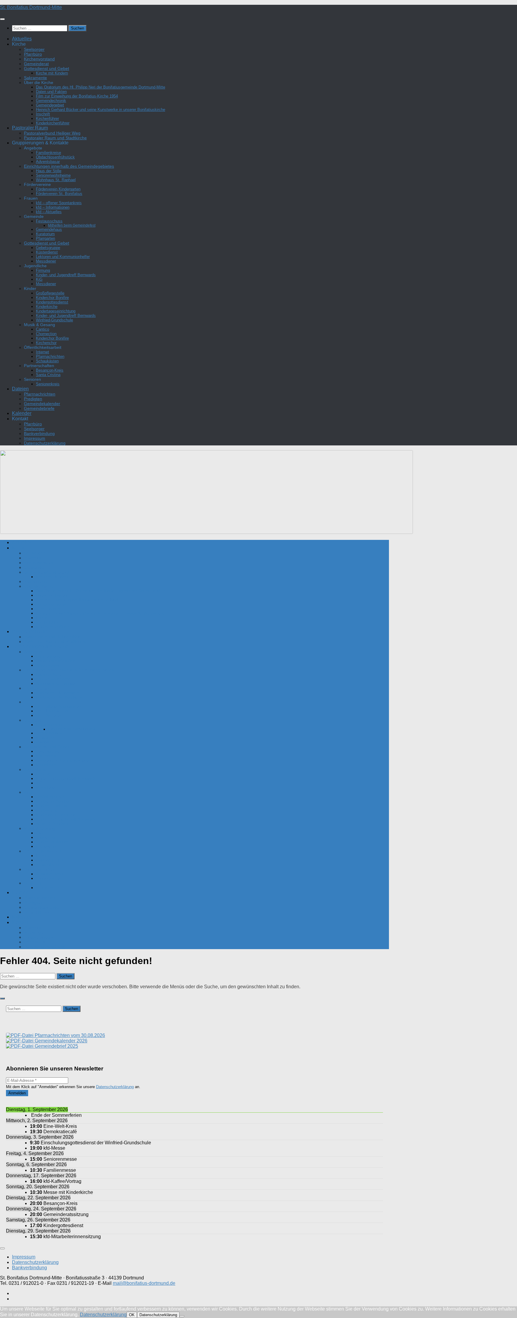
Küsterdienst (47, 252)
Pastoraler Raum (30, 127)
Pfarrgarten (45, 238)
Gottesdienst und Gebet (46, 68)
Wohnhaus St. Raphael (56, 180)
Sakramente (35, 77)
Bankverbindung (39, 433)
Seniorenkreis (48, 384)
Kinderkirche (46, 306)
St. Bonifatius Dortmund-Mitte (31, 7)
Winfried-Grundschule (54, 320)
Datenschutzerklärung (45, 443)
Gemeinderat (36, 63)
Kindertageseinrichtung (55, 311)
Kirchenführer (47, 118)
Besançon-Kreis (49, 370)
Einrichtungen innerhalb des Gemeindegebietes (69, 166)
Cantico (42, 329)
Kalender (21, 413)
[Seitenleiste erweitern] (2, 998)
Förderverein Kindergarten (58, 189)
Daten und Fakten (51, 91)
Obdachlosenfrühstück (55, 157)
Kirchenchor (46, 342)
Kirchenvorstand (39, 58)
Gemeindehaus (49, 229)
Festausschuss (49, 221)
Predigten (33, 398)
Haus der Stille (48, 171)
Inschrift (43, 114)
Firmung (43, 270)
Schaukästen (47, 361)
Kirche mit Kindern (52, 73)
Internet (42, 352)
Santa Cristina (48, 374)
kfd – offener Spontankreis (59, 203)
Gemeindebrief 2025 (56, 1046)
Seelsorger (34, 49)
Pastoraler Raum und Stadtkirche (55, 137)
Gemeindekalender (42, 403)
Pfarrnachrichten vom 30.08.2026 (69, 1035)
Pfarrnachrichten (50, 356)
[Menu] (2, 19)
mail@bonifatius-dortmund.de (144, 1283)
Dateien (20, 388)
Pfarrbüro (33, 54)
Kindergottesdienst (52, 302)
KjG (39, 279)
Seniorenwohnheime (53, 175)
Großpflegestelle (50, 293)
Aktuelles (22, 38)
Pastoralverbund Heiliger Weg (52, 133)
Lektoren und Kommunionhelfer (63, 256)
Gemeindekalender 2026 (60, 1040)
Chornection (46, 334)
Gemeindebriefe (39, 408)
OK (132, 1315)
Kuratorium (45, 234)
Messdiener (46, 261)
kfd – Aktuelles (49, 212)
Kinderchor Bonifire (52, 297)
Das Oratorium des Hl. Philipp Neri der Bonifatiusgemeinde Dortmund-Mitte (100, 87)
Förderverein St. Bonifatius (59, 193)
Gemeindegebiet (50, 105)
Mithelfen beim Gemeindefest (71, 225)
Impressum (34, 438)
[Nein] (182, 1316)
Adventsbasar (48, 161)
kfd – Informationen (52, 207)
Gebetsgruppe (48, 247)
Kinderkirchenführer (52, 123)
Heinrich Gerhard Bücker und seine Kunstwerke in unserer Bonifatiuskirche (100, 109)
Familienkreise (48, 152)
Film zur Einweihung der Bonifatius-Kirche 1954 (77, 96)
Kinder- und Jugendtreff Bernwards (66, 275)
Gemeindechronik (51, 100)
